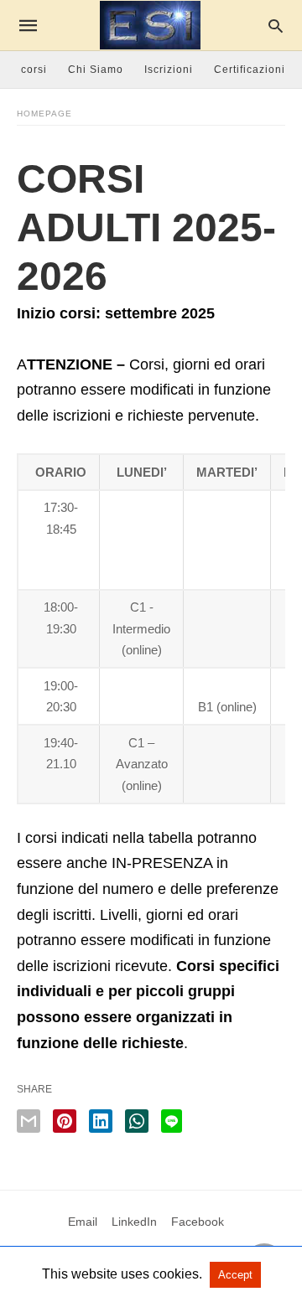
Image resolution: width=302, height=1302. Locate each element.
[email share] (28, 1121)
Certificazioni (249, 69)
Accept (235, 1274)
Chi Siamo (95, 69)
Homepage (44, 113)
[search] (275, 25)
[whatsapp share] (136, 1121)
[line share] (171, 1121)
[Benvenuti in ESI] (150, 25)
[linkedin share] (100, 1121)
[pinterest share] (64, 1121)
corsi (34, 69)
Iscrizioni (168, 69)
